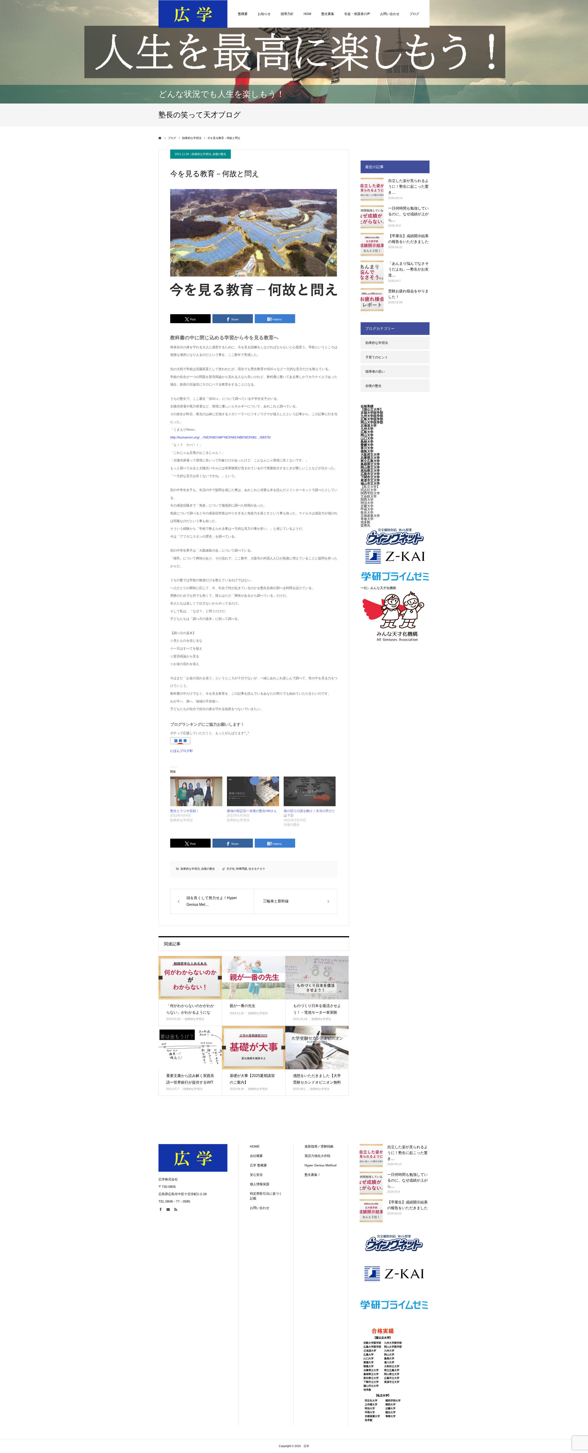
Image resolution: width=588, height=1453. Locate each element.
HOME (255, 1146)
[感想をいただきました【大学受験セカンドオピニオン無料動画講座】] (317, 1047)
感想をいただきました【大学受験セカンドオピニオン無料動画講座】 (317, 1082)
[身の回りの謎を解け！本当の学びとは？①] (310, 791)
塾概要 (243, 14)
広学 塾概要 (258, 1165)
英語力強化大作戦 (317, 1156)
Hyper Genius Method (320, 1165)
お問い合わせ (389, 14)
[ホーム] (160, 138)
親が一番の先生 (242, 1006)
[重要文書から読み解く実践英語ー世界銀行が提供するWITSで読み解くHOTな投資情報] (190, 1047)
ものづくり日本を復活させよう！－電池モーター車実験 (317, 1009)
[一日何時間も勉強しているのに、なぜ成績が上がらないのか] (372, 216)
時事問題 (241, 868)
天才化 (230, 868)
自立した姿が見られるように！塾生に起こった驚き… (408, 186)
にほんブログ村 (181, 751)
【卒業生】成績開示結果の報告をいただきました (408, 239)
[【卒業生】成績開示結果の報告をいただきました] (372, 244)
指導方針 (287, 14)
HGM (307, 14)
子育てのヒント (376, 357)
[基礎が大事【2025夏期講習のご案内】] (253, 1047)
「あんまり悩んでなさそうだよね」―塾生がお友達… (408, 269)
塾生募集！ (313, 1175)
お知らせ (264, 14)
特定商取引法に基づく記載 (266, 1196)
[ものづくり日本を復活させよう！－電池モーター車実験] (317, 977)
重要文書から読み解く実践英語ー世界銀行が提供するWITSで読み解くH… (190, 1082)
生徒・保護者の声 (357, 14)
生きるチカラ (257, 868)
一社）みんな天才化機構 (378, 588)
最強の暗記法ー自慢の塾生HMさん (252, 811)
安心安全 (256, 1175)
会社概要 (256, 1156)
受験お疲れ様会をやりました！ (408, 294)
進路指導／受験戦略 (319, 1146)
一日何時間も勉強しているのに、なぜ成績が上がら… (408, 214)
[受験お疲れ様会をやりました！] (372, 299)
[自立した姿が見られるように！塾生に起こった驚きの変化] (372, 189)
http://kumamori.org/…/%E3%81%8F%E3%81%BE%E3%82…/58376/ (220, 437)
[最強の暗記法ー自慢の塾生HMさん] (253, 791)
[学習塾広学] (192, 14)
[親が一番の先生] (253, 977)
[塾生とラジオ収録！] (196, 791)
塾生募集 (327, 14)
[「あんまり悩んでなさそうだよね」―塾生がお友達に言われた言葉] (372, 272)
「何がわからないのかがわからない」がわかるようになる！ (190, 1012)
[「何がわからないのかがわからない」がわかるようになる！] (190, 977)
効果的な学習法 (201, 154)
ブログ (414, 14)
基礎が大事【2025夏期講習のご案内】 (252, 1079)
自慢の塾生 (219, 154)
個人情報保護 (259, 1184)
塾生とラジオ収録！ (184, 811)
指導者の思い (375, 371)
